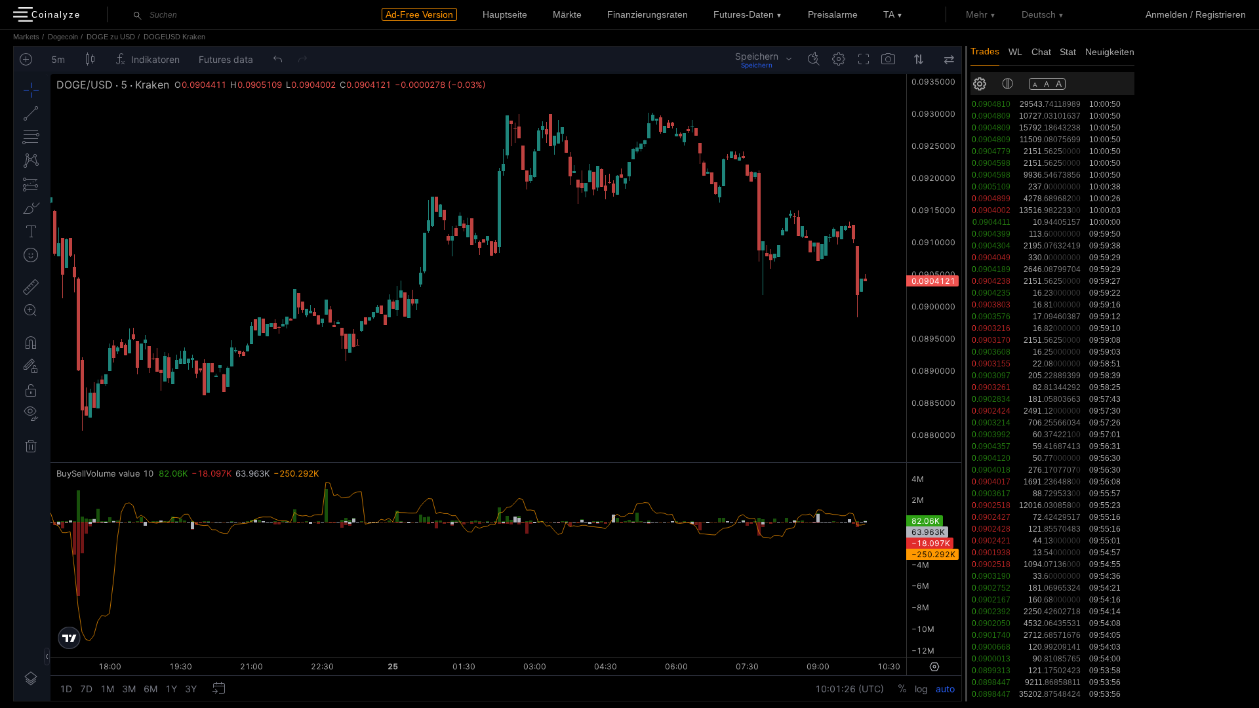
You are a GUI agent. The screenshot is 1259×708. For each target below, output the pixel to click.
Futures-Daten (743, 14)
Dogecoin (63, 37)
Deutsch (1039, 14)
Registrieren (1220, 14)
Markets (26, 37)
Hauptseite (505, 14)
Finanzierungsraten (647, 14)
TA (888, 14)
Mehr (977, 14)
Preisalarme (833, 14)
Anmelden (1167, 14)
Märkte (567, 14)
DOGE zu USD (111, 37)
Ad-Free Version (419, 14)
